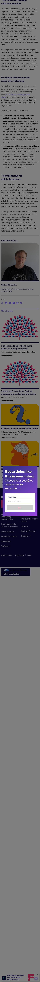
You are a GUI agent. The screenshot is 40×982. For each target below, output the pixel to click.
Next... (20, 508)
